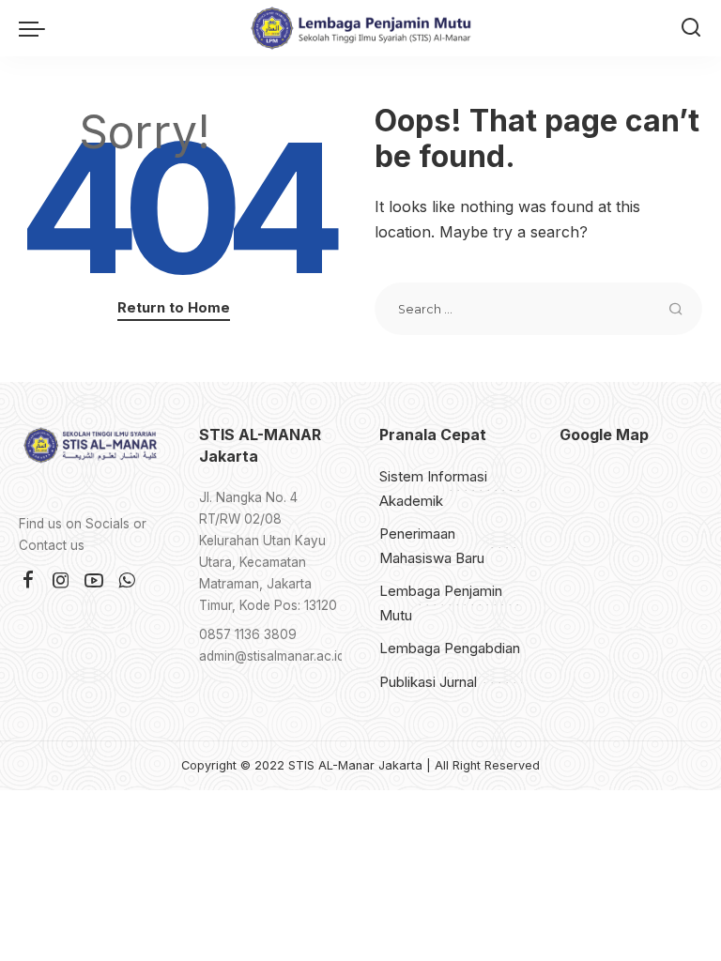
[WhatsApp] (126, 581)
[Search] (691, 28)
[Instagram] (61, 581)
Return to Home (173, 307)
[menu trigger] (36, 28)
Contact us (51, 545)
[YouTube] (93, 581)
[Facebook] (28, 581)
